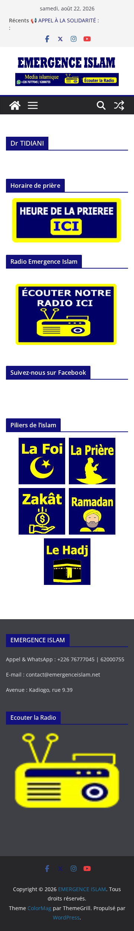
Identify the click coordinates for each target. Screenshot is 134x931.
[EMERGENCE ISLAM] (15, 105)
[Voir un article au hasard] (119, 105)
